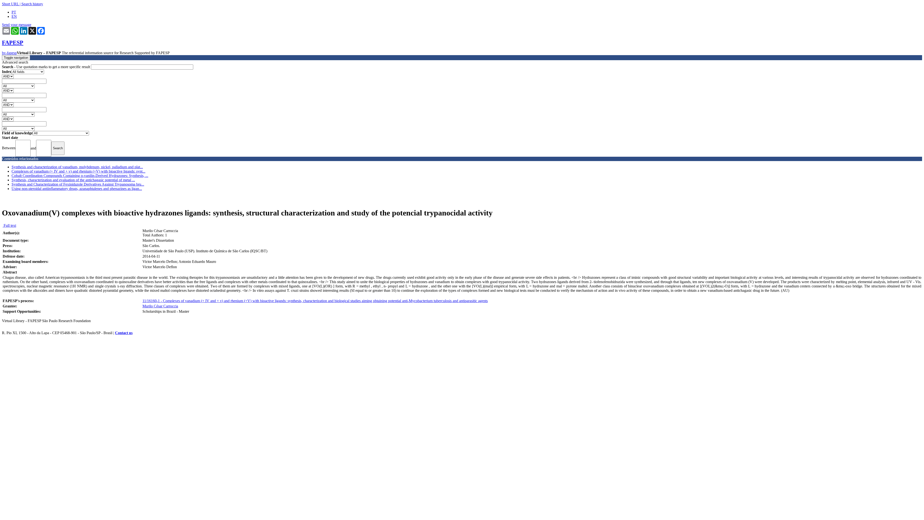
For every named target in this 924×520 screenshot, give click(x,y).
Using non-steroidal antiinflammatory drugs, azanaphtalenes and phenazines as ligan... (77, 189)
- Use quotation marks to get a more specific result (46, 67)
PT (14, 12)
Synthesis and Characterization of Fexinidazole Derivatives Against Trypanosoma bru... (78, 184)
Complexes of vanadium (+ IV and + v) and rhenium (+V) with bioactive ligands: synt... (78, 171)
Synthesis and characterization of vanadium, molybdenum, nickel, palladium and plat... (77, 167)
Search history (32, 4)
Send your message (16, 25)
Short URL (10, 4)
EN (14, 16)
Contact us (124, 333)
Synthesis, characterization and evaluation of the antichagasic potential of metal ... (73, 180)
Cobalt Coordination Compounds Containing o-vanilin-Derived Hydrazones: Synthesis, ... (80, 176)
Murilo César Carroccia (160, 306)
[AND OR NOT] (8, 76)
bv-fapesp (9, 53)
